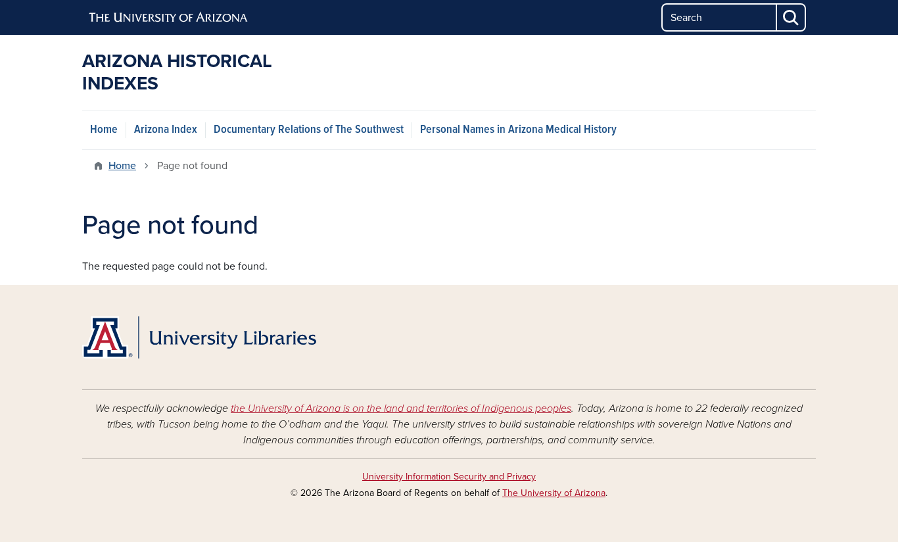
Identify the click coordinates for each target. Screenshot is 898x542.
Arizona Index (165, 129)
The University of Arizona (553, 493)
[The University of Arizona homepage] (169, 17)
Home (104, 129)
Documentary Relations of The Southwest (309, 129)
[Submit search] (791, 17)
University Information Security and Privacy (449, 476)
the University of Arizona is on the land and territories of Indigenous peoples (401, 408)
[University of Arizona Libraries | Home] (199, 337)
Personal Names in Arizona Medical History (518, 129)
